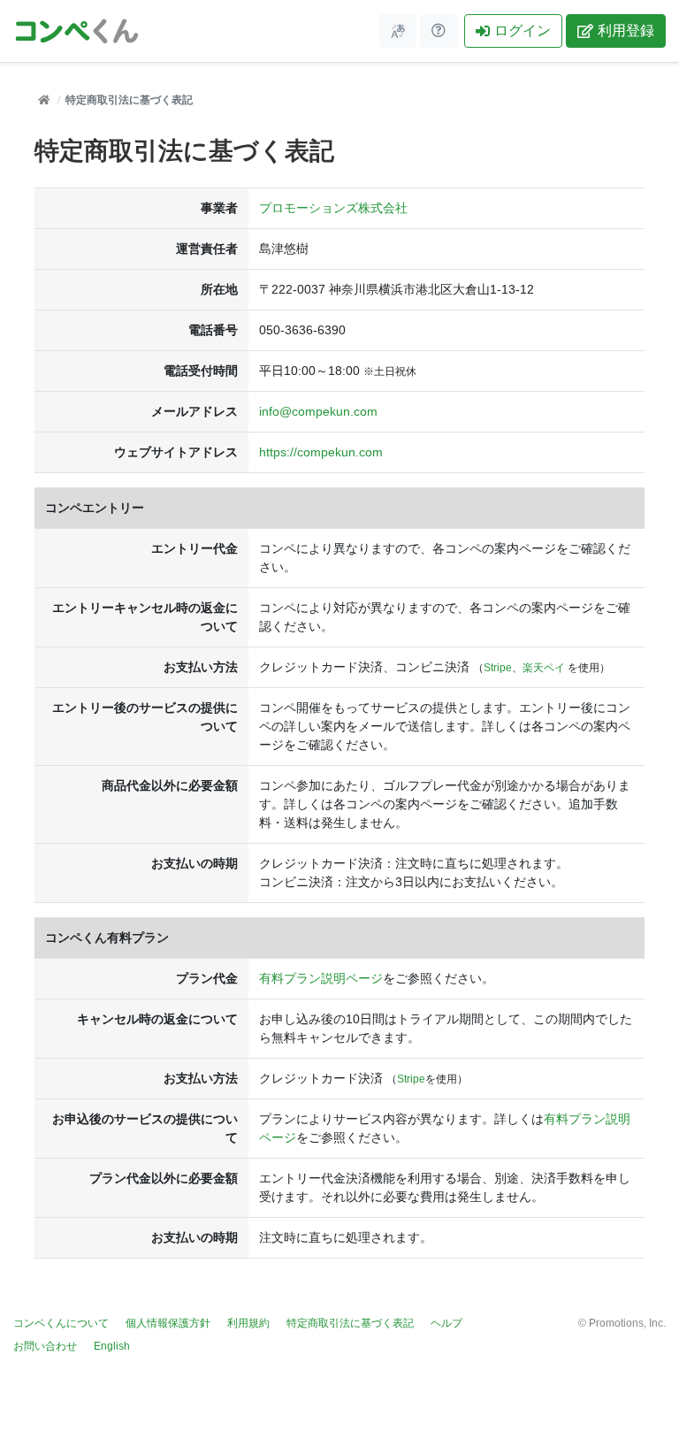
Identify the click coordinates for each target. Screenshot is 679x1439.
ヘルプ (446, 1323)
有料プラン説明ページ (321, 978)
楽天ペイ (544, 668)
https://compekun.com (321, 452)
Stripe (498, 668)
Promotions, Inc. (627, 1323)
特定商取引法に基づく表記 (350, 1323)
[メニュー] (397, 31)
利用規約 (248, 1323)
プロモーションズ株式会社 (333, 208)
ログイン (522, 30)
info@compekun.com (318, 411)
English (112, 1346)
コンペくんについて (61, 1323)
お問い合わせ (45, 1346)
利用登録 (626, 30)
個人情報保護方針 (168, 1323)
